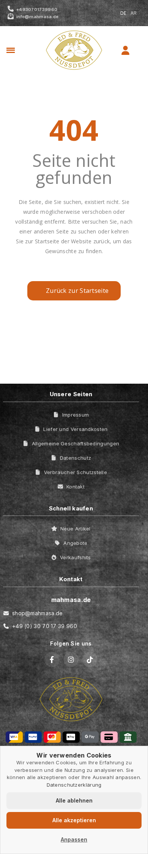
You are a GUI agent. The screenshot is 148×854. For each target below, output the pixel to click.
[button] (23, 50)
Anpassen (74, 839)
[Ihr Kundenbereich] (125, 50)
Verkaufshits (75, 557)
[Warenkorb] (138, 50)
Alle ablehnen (74, 800)
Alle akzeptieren (74, 820)
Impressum (75, 415)
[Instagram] (71, 659)
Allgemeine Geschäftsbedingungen (75, 443)
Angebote (75, 543)
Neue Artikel (75, 529)
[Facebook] (52, 659)
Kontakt (75, 487)
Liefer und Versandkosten (75, 429)
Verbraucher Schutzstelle (75, 472)
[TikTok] (90, 659)
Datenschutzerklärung (74, 785)
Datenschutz (75, 458)
